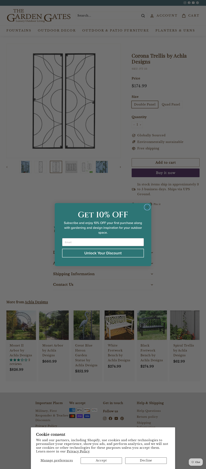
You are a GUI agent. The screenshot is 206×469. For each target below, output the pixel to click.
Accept (101, 460)
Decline (146, 460)
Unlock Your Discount (103, 253)
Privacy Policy (78, 451)
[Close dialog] (147, 207)
